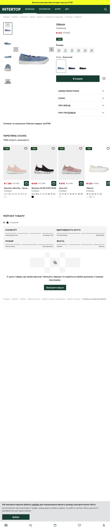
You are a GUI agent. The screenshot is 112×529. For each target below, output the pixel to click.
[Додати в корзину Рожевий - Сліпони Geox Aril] (79, 182)
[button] (15, 49)
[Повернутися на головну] (11, 9)
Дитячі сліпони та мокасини (54, 298)
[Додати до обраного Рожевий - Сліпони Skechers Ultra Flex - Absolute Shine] (25, 148)
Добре (15, 517)
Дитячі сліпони (74, 298)
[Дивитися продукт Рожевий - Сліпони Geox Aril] (70, 162)
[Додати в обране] (104, 78)
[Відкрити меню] (30, 525)
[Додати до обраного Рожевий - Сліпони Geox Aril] (79, 148)
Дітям (33, 17)
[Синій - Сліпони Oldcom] (72, 66)
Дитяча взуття (34, 298)
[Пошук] (105, 9)
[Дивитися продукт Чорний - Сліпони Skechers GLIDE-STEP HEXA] (43, 162)
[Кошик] (55, 525)
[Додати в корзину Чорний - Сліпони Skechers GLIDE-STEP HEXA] (52, 182)
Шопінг (15, 17)
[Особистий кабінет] (104, 525)
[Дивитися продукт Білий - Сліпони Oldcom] (97, 162)
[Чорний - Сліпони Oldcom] (83, 66)
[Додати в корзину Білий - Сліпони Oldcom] (106, 182)
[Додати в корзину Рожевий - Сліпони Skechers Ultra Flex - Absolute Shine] (25, 182)
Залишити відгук (55, 287)
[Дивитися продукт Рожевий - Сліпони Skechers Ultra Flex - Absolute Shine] (16, 162)
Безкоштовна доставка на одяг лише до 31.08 (52, 2)
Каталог (24, 17)
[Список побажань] (79, 525)
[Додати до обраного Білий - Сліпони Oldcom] (106, 148)
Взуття (40, 17)
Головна (6, 17)
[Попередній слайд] (15, 49)
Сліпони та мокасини (54, 17)
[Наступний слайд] (7, 81)
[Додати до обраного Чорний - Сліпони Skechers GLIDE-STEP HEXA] (52, 148)
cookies (35, 504)
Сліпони (69, 17)
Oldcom (79, 17)
